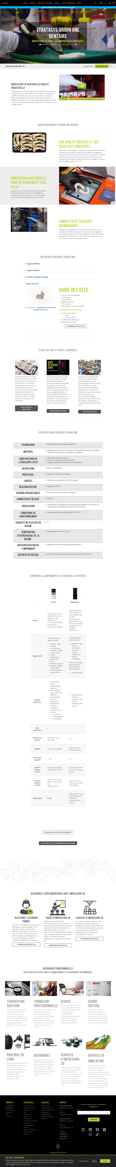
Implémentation (46, 1114)
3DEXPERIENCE (10, 1108)
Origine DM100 (33, 264)
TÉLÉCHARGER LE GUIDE (58, 411)
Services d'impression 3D (67, 1036)
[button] (103, 3)
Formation (26, 1134)
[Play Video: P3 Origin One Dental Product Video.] (81, 86)
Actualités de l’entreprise (30, 1121)
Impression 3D (45, 1105)
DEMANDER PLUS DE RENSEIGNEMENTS (58, 832)
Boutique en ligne (11, 1036)
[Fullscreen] (103, 98)
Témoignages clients (29, 1125)
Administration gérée (47, 1116)
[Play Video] (61, 98)
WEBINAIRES (36, 1036)
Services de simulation (93, 1036)
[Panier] (114, 3)
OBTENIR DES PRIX (101, 66)
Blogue (61, 982)
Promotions (9, 1116)
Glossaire (26, 1127)
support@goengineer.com (66, 1127)
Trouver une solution (12, 982)
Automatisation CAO (47, 1108)
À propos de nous (28, 1105)
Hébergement (45, 1112)
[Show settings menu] (99, 98)
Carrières (26, 1116)
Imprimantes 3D (10, 1110)
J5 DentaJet (53, 602)
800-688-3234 (88, 66)
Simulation (44, 1119)
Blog (25, 1112)
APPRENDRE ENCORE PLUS (76, 326)
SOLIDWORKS (9, 1105)
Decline (94, 1161)
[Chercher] (95, 3)
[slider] (80, 98)
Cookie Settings (83, 1161)
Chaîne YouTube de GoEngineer (97, 982)
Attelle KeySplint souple (37, 277)
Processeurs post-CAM (48, 1110)
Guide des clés (32, 283)
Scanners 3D (9, 1112)
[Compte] (110, 3)
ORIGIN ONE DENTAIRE (14, 66)
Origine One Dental (75, 602)
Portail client (27, 1123)
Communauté (27, 1119)
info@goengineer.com (65, 1114)
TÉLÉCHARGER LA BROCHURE (26, 408)
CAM (7, 1114)
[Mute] (96, 98)
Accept (105, 1161)
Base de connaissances (30, 1129)
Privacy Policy (25, 1164)
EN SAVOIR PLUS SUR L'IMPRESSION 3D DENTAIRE (58, 843)
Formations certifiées (39, 982)
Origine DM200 (33, 270)
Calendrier (26, 1114)
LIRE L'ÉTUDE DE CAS (90, 412)
